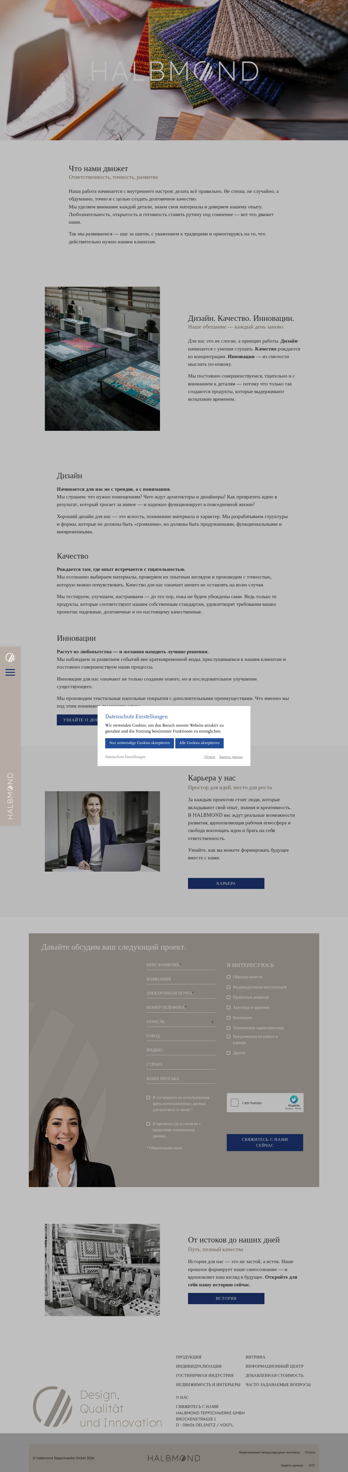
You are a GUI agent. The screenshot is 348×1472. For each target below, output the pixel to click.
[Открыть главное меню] (10, 672)
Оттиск (209, 757)
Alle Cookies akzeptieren (199, 743)
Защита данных (231, 757)
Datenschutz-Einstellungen (125, 757)
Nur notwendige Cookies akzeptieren (139, 743)
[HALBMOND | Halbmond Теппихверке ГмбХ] (10, 657)
